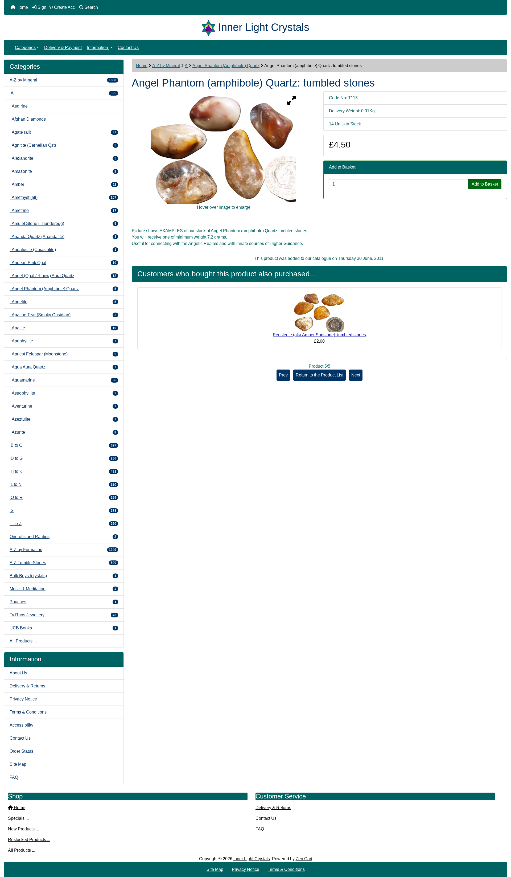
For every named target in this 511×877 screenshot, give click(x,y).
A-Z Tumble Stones (63, 562)
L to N (63, 484)
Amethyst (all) (63, 197)
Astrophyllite (63, 393)
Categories (25, 47)
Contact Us (128, 47)
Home (141, 65)
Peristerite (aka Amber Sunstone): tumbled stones (319, 335)
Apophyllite (63, 341)
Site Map (18, 764)
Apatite (63, 328)
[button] (501, 851)
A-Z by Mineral (166, 65)
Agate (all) (63, 132)
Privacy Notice (23, 699)
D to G (63, 458)
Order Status (21, 751)
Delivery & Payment (63, 47)
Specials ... (18, 818)
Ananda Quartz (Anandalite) (63, 236)
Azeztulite (63, 419)
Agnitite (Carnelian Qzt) (63, 145)
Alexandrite (63, 158)
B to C (63, 445)
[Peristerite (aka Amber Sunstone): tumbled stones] (319, 311)
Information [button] (98, 47)
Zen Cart (304, 858)
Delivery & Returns (27, 686)
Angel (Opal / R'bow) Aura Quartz (63, 275)
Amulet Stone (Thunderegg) (63, 223)
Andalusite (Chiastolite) (63, 249)
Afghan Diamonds (28, 119)
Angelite (63, 302)
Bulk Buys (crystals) (63, 575)
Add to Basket (485, 184)
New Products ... (23, 829)
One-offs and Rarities (63, 536)
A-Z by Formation (63, 549)
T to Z (63, 523)
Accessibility (21, 725)
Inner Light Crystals (251, 858)
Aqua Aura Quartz (63, 367)
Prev (283, 375)
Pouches (63, 602)
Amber (63, 184)
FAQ (14, 777)
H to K (63, 471)
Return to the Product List (319, 375)
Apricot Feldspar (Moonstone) (63, 354)
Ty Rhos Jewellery (63, 615)
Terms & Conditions (28, 712)
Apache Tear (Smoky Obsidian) (63, 315)
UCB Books (63, 628)
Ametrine (63, 210)
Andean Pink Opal (63, 262)
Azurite (63, 432)
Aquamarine (63, 380)
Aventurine (63, 406)
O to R (63, 497)
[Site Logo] (210, 27)
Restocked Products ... (29, 839)
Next (355, 375)
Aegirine (19, 106)
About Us (18, 673)
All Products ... (23, 641)
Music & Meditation (63, 589)
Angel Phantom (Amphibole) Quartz (225, 65)
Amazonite (63, 171)
